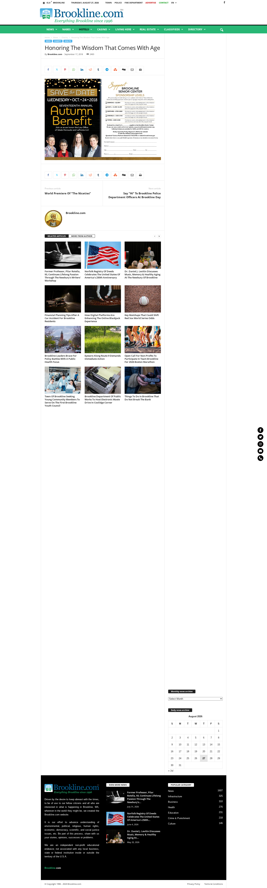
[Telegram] (106, 69)
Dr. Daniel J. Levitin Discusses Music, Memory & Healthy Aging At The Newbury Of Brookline (142, 274)
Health (68, 41)
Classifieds (172, 29)
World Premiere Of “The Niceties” (68, 193)
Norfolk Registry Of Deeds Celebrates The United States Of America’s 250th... (143, 817)
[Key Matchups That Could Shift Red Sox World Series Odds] (143, 299)
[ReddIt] (90, 69)
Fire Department (134, 2)
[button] (222, 30)
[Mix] (115, 69)
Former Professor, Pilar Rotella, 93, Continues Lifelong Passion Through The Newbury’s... (144, 797)
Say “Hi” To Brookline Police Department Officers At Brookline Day (134, 195)
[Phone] (260, 458)
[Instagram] (260, 444)
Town (108, 2)
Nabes (66, 29)
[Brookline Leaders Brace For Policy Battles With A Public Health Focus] (63, 339)
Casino (102, 29)
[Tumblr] (98, 69)
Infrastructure (175, 796)
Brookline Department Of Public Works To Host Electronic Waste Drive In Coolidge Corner (103, 399)
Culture (171, 823)
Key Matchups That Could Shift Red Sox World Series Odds (142, 316)
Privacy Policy (193, 884)
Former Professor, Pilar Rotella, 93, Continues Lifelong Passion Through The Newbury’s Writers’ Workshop (63, 276)
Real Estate (148, 29)
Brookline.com (55, 54)
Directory (195, 29)
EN (172, 2)
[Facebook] (224, 2)
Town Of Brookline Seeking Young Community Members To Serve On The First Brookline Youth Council (62, 401)
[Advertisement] (184, 15)
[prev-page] (155, 236)
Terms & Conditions (213, 884)
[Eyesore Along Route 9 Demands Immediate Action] (103, 339)
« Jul (170, 770)
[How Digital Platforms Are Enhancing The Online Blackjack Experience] (103, 299)
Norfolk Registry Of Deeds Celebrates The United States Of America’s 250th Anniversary (102, 274)
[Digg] (123, 69)
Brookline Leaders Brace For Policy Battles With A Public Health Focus (61, 359)
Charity (65, 37)
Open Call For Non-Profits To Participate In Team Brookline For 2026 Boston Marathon (141, 359)
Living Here (123, 29)
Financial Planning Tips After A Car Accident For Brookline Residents (62, 318)
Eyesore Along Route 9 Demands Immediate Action (103, 357)
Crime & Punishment (179, 818)
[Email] (131, 69)
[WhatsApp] (73, 69)
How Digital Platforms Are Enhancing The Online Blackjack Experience (102, 318)
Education (173, 812)
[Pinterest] (65, 69)
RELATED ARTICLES (57, 236)
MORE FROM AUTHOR (81, 236)
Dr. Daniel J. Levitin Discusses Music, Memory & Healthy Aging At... (143, 834)
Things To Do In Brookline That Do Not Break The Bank (142, 398)
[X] (56, 69)
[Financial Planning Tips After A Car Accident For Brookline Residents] (63, 299)
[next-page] (159, 236)
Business (173, 802)
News (50, 29)
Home (47, 37)
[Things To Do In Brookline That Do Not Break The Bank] (143, 380)
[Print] (140, 69)
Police (118, 2)
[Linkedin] (81, 69)
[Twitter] (260, 437)
